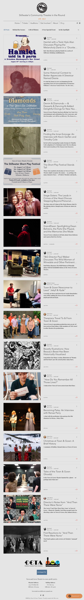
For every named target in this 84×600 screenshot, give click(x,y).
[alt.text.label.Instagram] (79, 23)
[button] (25, 22)
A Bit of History (33, 30)
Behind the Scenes (19, 30)
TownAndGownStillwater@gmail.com (42, 591)
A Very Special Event (48, 30)
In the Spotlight (64, 30)
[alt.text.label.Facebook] (77, 23)
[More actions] (77, 38)
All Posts (6, 30)
